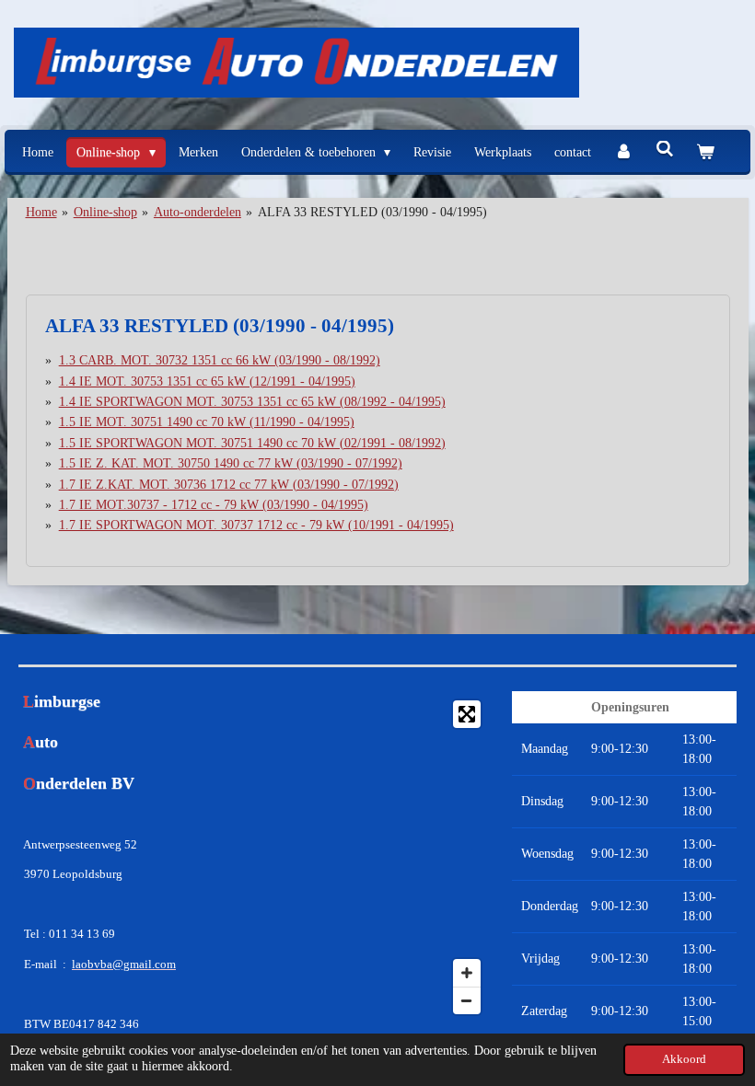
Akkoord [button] (684, 1059)
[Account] (623, 152)
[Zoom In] (467, 973)
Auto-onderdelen (197, 212)
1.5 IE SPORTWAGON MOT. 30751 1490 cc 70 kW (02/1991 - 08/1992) (252, 443)
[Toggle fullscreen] (467, 714)
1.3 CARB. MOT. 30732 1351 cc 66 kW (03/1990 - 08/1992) (219, 360)
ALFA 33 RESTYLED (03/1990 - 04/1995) (372, 212)
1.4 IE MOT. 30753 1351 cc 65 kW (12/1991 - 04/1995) (207, 381)
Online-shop (105, 212)
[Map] (377, 857)
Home (41, 212)
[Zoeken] (664, 150)
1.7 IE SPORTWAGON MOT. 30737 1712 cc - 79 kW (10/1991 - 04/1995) (256, 525)
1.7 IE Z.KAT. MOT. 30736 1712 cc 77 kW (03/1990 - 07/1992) (229, 484)
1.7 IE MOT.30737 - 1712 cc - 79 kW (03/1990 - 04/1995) (213, 505)
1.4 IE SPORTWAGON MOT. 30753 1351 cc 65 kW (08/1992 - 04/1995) (252, 402)
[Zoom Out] (467, 1000)
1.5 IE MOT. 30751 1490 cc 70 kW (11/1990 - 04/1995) (206, 422)
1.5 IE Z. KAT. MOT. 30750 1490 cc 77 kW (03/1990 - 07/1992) (230, 463)
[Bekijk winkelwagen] (705, 152)
